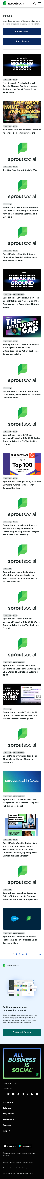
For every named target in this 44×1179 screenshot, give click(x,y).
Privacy (5, 1162)
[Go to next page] (39, 954)
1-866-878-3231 (9, 1084)
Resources (7, 1119)
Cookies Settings (22, 1168)
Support (6, 1131)
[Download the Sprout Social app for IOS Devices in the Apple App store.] (10, 1146)
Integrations (8, 1114)
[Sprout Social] (13, 3)
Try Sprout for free (22, 1032)
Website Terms (28, 1162)
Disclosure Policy (8, 1168)
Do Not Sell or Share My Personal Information (18, 1173)
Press (15, 79)
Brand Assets (22, 41)
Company (7, 1125)
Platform (7, 1102)
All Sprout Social (18, 294)
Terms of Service (15, 1162)
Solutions (7, 1108)
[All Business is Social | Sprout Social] (22, 1063)
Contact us (7, 1089)
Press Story (7, 79)
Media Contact (22, 32)
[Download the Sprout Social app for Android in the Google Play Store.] (25, 1146)
